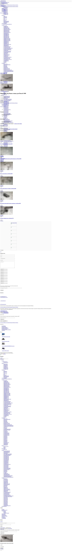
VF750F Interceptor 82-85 (7, 406)
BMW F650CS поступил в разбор (6, 336)
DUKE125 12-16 (6, 446)
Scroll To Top (2, 529)
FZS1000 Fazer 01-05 (7, 484)
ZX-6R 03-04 (5, 436)
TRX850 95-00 (6, 488)
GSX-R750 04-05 (6, 111)
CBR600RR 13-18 (6, 398)
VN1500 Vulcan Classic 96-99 (8, 424)
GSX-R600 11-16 (6, 463)
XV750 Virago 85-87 (6, 494)
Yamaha (3, 123)
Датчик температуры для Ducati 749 (6, 218)
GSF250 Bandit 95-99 (7, 451)
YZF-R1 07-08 (6, 499)
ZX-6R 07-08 (5, 83)
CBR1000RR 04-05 (6, 388)
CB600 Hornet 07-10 (6, 385)
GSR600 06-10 (6, 98)
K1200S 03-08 (6, 365)
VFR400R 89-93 (6, 407)
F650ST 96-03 (6, 364)
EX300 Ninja (5, 421)
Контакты (3, 330)
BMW (3, 363)
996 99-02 (5, 375)
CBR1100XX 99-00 (6, 392)
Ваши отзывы (4, 326)
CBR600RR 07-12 (6, 397)
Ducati (6, 101)
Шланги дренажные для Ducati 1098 (5, 81)
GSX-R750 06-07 (6, 466)
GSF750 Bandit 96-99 (7, 97)
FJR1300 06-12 (6, 124)
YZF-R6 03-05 (6, 502)
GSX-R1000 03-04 (6, 102)
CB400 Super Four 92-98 (7, 384)
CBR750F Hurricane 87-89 (7, 399)
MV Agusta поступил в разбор (5, 341)
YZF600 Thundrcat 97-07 (7, 505)
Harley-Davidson (4, 378)
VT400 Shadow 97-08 (7, 412)
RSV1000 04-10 (6, 7)
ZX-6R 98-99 (5, 440)
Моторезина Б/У (4, 506)
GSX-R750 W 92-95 (6, 469)
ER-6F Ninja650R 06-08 (7, 419)
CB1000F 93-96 (6, 381)
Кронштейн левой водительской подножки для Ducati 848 (10, 158)
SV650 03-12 (5, 116)
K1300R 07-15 (6, 366)
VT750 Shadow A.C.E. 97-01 (8, 414)
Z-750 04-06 (5, 73)
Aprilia (3, 6)
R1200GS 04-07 (6, 367)
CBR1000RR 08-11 (6, 390)
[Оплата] (0, 354)
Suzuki (3, 95)
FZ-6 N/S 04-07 (6, 126)
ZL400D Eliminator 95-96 (7, 429)
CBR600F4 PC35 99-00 (7, 394)
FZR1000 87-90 (6, 482)
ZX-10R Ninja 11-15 (6, 434)
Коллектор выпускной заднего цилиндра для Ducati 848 (10, 203)
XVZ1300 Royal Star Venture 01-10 (8, 141)
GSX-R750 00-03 (6, 110)
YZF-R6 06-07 (6, 503)
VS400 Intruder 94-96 (7, 119)
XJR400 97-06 (6, 491)
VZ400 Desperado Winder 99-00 (8, 475)
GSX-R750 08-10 (6, 112)
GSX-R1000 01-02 (6, 456)
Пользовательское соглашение (6, 329)
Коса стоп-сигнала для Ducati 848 (6, 173)
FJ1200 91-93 (5, 478)
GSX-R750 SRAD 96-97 (7, 113)
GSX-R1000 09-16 (6, 459)
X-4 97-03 (5, 416)
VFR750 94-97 (6, 408)
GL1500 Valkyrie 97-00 (7, 402)
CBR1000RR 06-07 (6, 389)
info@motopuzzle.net (3, 1)
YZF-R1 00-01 (6, 142)
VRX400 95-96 (6, 411)
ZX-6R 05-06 (5, 82)
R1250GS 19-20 (6, 368)
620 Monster (5, 371)
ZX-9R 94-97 (5, 441)
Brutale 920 (5, 94)
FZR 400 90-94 (6, 481)
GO (0, 251)
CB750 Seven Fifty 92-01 (7, 387)
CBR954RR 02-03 (6, 400)
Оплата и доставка (4, 104)
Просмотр (1, 140)
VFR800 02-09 (6, 409)
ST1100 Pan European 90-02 (7, 404)
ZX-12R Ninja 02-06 (6, 435)
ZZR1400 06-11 (6, 444)
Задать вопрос (4, 105)
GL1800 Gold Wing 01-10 (7, 403)
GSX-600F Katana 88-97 (7, 100)
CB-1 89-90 (5, 380)
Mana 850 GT (5, 361)
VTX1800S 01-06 (6, 415)
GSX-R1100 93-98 (6, 105)
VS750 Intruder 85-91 (7, 120)
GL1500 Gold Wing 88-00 (7, 401)
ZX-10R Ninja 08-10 (6, 433)
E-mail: (1, 531)
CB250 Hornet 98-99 (6, 382)
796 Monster (5, 373)
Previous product (2, 73)
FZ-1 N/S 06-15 (6, 125)
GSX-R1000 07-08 (6, 103)
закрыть (1, 521)
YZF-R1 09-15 (6, 146)
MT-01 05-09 (5, 131)
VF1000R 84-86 (6, 405)
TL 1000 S (5, 472)
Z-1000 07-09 (5, 72)
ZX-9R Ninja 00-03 (6, 442)
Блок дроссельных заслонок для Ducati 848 (8, 188)
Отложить (1, 100)
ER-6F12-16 (5, 420)
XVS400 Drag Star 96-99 (7, 140)
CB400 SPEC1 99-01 (6, 383)
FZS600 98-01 (6, 485)
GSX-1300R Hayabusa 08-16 (8, 99)
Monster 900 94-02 (6, 376)
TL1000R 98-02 (6, 118)
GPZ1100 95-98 (6, 422)
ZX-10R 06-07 (6, 432)
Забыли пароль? (2, 527)
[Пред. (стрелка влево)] (0, 550)
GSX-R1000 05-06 (6, 457)
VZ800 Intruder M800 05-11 (7, 476)
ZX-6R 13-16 (5, 439)
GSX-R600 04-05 (6, 107)
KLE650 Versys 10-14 (7, 423)
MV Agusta (3, 448)
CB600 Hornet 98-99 (6, 386)
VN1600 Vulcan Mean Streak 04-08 (8, 426)
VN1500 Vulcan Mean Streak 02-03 (8, 425)
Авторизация (4, 518)
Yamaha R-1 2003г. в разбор (5, 350)
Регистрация (10, 528)
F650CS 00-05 (6, 9)
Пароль (1, 524)
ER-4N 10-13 (5, 418)
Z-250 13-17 (5, 427)
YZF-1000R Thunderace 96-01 (8, 496)
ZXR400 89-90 (6, 443)
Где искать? (2, 4)
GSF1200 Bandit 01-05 (7, 96)
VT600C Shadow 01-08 (7, 413)
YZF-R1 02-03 (6, 143)
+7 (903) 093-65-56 (3, 300)
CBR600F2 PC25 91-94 (7, 393)
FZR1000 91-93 (6, 128)
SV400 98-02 (5, 115)
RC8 (4, 92)
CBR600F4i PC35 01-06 (7, 395)
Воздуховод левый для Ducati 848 (6, 143)
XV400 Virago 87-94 (6, 493)
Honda (3, 379)
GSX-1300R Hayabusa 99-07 (8, 454)
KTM (3, 445)
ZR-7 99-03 (5, 430)
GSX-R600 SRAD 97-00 (7, 109)
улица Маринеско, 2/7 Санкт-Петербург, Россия (3, 297)
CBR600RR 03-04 (6, 396)
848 (4, 374)
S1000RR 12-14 (6, 369)
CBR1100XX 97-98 (6, 391)
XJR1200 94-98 (6, 490)
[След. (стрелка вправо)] (1, 550)
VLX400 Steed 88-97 (6, 410)
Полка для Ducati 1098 (3, 91)
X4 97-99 (5, 417)
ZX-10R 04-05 (6, 431)
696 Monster (5, 372)
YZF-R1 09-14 (6, 145)
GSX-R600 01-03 (6, 106)
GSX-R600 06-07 (6, 108)
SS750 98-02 (5, 377)
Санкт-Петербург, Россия (3, 311)
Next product (2, 83)
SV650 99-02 (5, 117)
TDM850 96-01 (6, 487)
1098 (4, 101)
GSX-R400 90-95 (6, 460)
